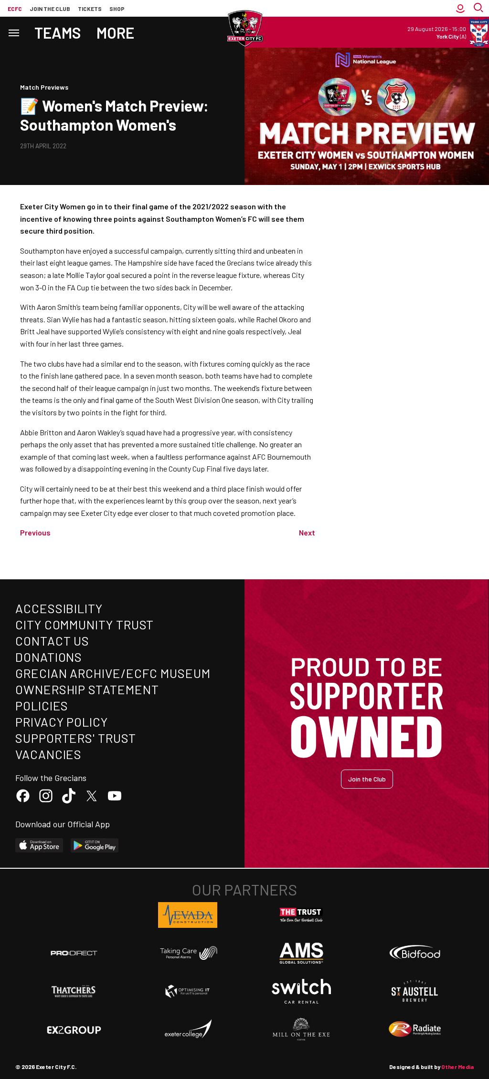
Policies (41, 705)
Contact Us (52, 640)
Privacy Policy (61, 721)
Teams (57, 32)
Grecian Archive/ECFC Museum (113, 673)
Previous (35, 532)
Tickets (90, 8)
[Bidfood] (415, 953)
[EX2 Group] (74, 1029)
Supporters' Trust (75, 737)
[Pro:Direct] (74, 952)
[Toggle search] (479, 8)
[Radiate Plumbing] (415, 1029)
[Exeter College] (187, 1029)
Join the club (50, 8)
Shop (117, 8)
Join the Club (367, 779)
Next (307, 532)
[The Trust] (301, 915)
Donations (48, 656)
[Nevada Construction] (187, 915)
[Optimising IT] (187, 991)
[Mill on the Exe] (301, 1029)
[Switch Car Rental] (301, 991)
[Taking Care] (187, 953)
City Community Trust (84, 624)
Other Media (457, 1066)
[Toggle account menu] (460, 8)
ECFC (15, 8)
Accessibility (59, 608)
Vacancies (48, 754)
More (115, 32)
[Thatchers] (74, 991)
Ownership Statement (87, 689)
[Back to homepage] (244, 28)
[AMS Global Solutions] (301, 953)
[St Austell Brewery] (415, 991)
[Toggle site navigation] (13, 32)
